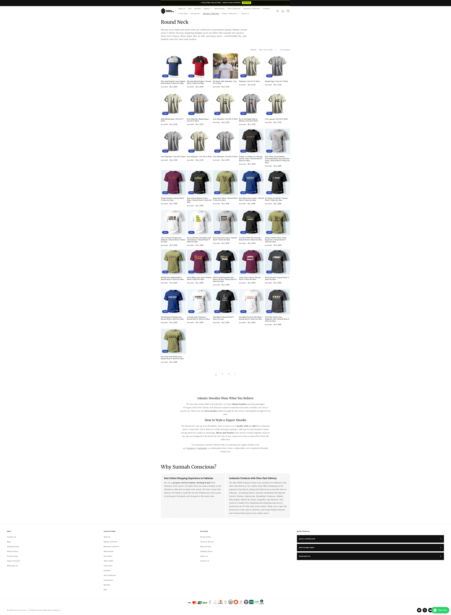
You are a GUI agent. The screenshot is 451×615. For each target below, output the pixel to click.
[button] (207, 8)
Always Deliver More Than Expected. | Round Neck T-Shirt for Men (275, 240)
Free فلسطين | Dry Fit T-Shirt (276, 119)
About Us (204, 556)
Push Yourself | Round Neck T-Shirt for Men (277, 278)
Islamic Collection (111, 542)
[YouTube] (430, 610)
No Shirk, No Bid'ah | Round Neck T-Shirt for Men (276, 199)
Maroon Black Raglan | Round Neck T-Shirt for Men (199, 82)
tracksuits (202, 448)
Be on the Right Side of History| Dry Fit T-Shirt (248, 120)
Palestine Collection (112, 546)
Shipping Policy (13, 546)
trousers (190, 448)
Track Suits (108, 566)
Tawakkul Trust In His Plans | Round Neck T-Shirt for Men (251, 318)
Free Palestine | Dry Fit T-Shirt (225, 119)
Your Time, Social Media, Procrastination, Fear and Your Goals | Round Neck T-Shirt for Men (277, 160)
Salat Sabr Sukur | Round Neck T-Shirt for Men (225, 199)
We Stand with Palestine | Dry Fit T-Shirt (225, 82)
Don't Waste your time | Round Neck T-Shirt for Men (199, 278)
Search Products (13, 561)
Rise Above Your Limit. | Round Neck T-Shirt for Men (251, 199)
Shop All (107, 537)
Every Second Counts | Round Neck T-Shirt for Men (225, 239)
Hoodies (107, 570)
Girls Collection (110, 575)
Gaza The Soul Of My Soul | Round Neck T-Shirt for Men (172, 358)
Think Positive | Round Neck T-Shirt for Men (172, 199)
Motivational (108, 551)
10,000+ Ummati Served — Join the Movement (226, 2)
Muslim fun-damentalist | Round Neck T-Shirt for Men (172, 278)
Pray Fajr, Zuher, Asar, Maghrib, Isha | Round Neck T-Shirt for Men (277, 319)
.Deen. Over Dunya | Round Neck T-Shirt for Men (250, 278)
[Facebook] (419, 610)
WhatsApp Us (12, 566)
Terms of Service (207, 542)
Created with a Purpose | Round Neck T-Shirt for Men (198, 318)
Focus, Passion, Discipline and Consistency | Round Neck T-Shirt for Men (199, 240)
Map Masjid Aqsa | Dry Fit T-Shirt (172, 120)
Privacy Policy (12, 556)
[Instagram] (425, 610)
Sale (105, 590)
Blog (8, 542)
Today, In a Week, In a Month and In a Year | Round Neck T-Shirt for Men (251, 159)
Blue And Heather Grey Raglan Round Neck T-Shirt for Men (173, 82)
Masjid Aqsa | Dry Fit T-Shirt (276, 81)
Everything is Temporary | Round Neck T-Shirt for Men (172, 318)
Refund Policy (12, 551)
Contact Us (11, 537)
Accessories (108, 580)
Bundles (107, 585)
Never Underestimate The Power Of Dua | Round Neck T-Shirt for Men (225, 279)
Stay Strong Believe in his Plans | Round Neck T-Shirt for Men (199, 200)
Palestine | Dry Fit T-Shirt (249, 81)
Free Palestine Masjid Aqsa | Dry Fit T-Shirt (198, 120)
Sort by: (253, 50)
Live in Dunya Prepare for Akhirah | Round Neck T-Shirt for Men (173, 240)
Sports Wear (108, 561)
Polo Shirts (108, 556)
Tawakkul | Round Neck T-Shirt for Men (223, 318)
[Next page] (235, 373)
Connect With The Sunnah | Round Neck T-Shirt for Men (250, 239)
